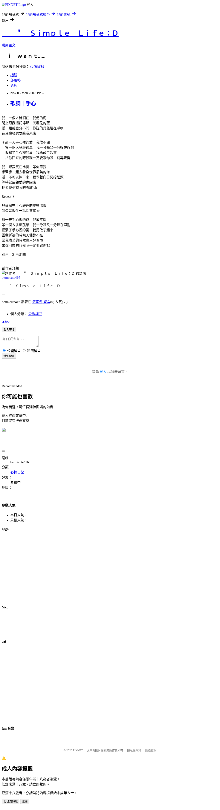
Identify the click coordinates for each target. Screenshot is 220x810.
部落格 (15, 80)
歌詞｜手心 (23, 103)
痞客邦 (37, 302)
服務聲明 (150, 750)
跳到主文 (8, 45)
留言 (46, 302)
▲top (5, 321)
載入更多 (9, 329)
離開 (25, 801)
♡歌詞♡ (35, 314)
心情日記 (37, 66)
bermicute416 (11, 277)
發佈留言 (9, 356)
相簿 (13, 75)
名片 (13, 85)
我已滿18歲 (10, 801)
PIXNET (78, 750)
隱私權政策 (134, 750)
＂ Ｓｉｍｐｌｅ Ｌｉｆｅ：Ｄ (60, 33)
